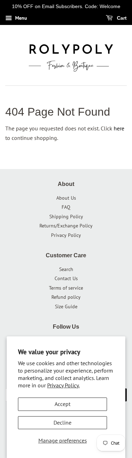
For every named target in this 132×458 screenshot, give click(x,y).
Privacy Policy (66, 235)
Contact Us (66, 278)
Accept (62, 403)
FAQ (66, 207)
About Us (66, 198)
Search (66, 269)
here (119, 128)
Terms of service (66, 288)
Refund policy (66, 297)
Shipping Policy (66, 216)
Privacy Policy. (63, 385)
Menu (20, 18)
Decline (62, 422)
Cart (121, 18)
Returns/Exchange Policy (66, 225)
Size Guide (66, 306)
